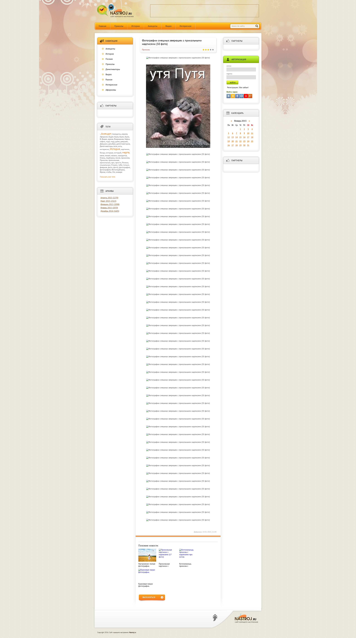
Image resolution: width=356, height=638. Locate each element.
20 (233, 141)
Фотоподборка (118, 170)
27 (233, 145)
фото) (115, 167)
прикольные (113, 160)
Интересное (185, 26)
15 (240, 137)
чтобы (108, 172)
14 (236, 137)
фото (110, 167)
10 (248, 133)
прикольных (105, 163)
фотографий (105, 170)
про (112, 163)
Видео (168, 26)
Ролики (125, 163)
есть (120, 146)
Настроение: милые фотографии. (146, 565)
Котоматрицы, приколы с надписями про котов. (185, 567)
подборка (110, 158)
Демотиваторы (113, 69)
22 (240, 141)
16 (244, 137)
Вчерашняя (119, 139)
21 (236, 141)
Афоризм (104, 137)
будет (111, 137)
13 (233, 137)
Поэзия (109, 59)
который (117, 153)
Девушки (103, 144)
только (126, 165)
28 (236, 145)
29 (240, 145)
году (112, 141)
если (115, 146)
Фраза (102, 172)
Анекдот (106, 134)
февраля (103, 167)
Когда (102, 153)
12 (229, 137)
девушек (124, 141)
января (119, 172)
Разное (109, 79)
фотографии (124, 167)
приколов (125, 158)
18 (252, 137)
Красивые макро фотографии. (145, 585)
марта (125, 153)
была (116, 137)
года (108, 141)
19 (229, 141)
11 (252, 133)
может (107, 156)
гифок (102, 141)
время (110, 139)
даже (117, 141)
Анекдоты (152, 26)
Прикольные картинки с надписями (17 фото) (165, 567)
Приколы (118, 26)
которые (109, 153)
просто (118, 163)
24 (248, 141)
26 (229, 145)
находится (122, 156)
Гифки (127, 139)
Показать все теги (107, 177)
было (127, 137)
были (121, 137)
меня (102, 156)
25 (252, 141)
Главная (102, 26)
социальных (105, 165)
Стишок (114, 165)
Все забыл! (244, 87)
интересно (104, 149)
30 (244, 145)
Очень (102, 158)
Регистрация (232, 87)
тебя (120, 165)
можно (114, 156)
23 (244, 141)
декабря (112, 144)
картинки (125, 149)
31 (248, 145)
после (117, 158)
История (110, 54)
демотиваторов (123, 144)
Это (113, 172)
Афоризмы (111, 90)
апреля (125, 134)
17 (248, 137)
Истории (135, 26)
